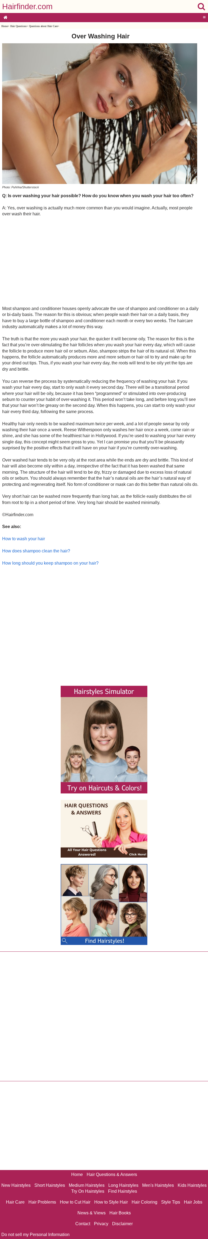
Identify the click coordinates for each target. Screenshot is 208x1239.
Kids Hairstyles (192, 1185)
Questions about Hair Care (43, 26)
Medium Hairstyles (87, 1185)
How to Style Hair (111, 1202)
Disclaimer (122, 1223)
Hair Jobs (193, 1202)
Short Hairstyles (49, 1185)
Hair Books (120, 1213)
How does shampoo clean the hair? (36, 551)
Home (4, 26)
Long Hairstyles (123, 1185)
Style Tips (170, 1202)
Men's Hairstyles (158, 1185)
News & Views (91, 1213)
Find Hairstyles (122, 1191)
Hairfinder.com (27, 6)
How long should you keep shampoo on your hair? (50, 563)
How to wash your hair (23, 538)
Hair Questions (18, 26)
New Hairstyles (16, 1185)
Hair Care (15, 1202)
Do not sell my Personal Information (35, 1234)
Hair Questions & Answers (112, 1174)
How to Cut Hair (75, 1202)
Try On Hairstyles (87, 1191)
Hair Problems (42, 1202)
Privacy (101, 1223)
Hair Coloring (144, 1202)
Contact (82, 1223)
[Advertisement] (100, 261)
